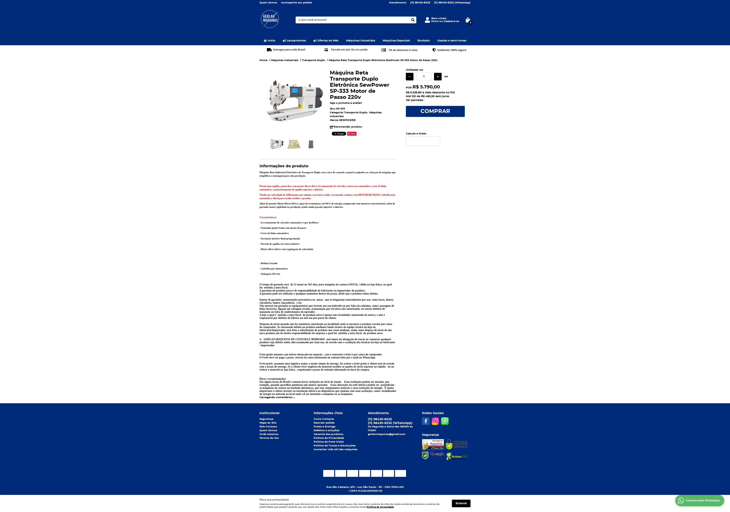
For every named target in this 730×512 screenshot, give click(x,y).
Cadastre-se (451, 21)
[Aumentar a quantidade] (438, 76)
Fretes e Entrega (324, 426)
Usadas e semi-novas (451, 40)
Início (271, 40)
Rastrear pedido (324, 423)
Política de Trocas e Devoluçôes (335, 446)
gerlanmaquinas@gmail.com (386, 434)
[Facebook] (426, 421)
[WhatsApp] (445, 421)
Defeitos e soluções (326, 430)
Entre (435, 21)
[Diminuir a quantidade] (409, 76)
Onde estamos (269, 434)
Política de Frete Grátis (329, 442)
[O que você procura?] (412, 20)
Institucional (269, 413)
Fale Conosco (268, 426)
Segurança (266, 419)
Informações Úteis (328, 413)
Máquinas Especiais (396, 40)
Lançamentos (296, 40)
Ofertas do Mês (327, 40)
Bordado (423, 40)
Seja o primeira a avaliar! (346, 103)
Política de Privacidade (329, 438)
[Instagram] (435, 421)
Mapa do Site (267, 423)
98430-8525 (420, 3)
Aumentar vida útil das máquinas (335, 449)
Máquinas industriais (360, 40)
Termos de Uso (269, 438)
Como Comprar (324, 419)
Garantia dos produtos (328, 434)
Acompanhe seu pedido (296, 3)
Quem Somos (268, 3)
